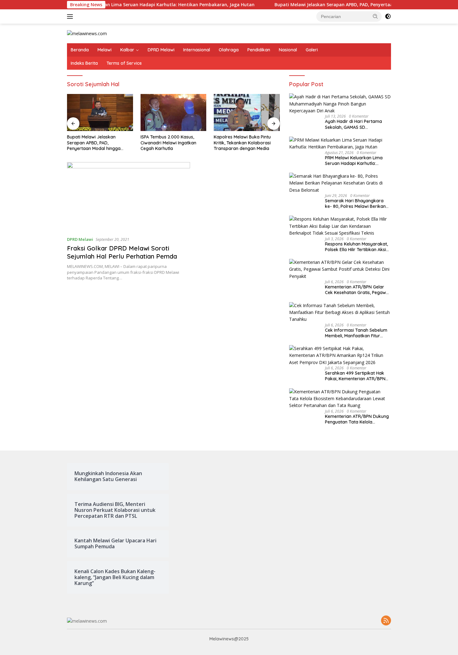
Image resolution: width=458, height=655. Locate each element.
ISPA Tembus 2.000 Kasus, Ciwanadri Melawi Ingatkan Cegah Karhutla (168, 142)
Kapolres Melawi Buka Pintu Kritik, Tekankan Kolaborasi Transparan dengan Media (242, 142)
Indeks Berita (84, 63)
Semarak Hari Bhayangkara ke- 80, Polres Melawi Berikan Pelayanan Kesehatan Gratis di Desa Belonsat (357, 203)
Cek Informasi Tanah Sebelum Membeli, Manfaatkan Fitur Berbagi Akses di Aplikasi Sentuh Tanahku (356, 333)
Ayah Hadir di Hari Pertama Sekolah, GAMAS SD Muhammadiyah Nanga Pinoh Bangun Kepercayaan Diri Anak (357, 124)
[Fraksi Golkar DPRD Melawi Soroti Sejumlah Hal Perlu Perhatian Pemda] (128, 196)
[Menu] (71, 16)
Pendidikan (258, 50)
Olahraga (229, 50)
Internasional (196, 50)
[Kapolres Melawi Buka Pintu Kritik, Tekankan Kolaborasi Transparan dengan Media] (247, 112)
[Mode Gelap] (388, 16)
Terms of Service (124, 63)
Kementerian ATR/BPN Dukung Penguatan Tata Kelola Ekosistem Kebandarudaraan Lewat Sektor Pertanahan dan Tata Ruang (357, 419)
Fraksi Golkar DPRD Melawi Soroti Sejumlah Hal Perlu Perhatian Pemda (122, 252)
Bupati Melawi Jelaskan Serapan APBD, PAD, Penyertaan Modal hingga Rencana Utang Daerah (94, 142)
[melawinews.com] (87, 33)
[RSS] (386, 620)
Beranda (80, 50)
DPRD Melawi (161, 50)
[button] (375, 16)
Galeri (312, 50)
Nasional (288, 50)
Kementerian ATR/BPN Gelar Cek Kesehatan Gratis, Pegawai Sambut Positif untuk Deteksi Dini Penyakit (357, 289)
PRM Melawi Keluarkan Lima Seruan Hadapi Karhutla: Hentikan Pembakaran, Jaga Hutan (141, 4)
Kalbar (127, 50)
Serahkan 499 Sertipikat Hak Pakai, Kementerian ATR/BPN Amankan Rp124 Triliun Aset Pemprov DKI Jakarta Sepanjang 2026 (355, 375)
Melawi (105, 50)
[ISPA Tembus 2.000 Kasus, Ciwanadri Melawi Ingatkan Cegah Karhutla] (174, 112)
